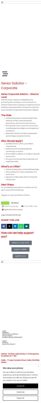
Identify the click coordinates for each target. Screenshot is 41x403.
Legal (4, 341)
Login (4, 331)
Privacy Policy (7, 335)
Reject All (20, 398)
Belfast (16, 203)
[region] (20, 383)
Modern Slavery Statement (12, 337)
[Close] (38, 366)
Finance (5, 342)
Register (5, 332)
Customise (20, 392)
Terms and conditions (10, 334)
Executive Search (8, 344)
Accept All (20, 386)
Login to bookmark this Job (11, 215)
